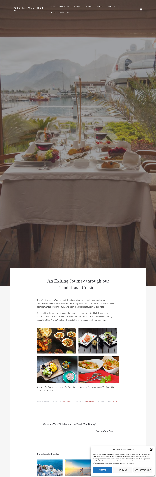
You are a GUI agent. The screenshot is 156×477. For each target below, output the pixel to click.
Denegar (123, 470)
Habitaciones (64, 6)
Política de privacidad (60, 13)
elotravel (67, 401)
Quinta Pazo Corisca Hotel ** (28, 9)
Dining (114, 401)
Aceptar (102, 470)
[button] (151, 449)
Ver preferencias (143, 470)
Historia (99, 6)
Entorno (88, 6)
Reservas (77, 6)
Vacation (90, 401)
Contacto (111, 6)
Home (53, 6)
